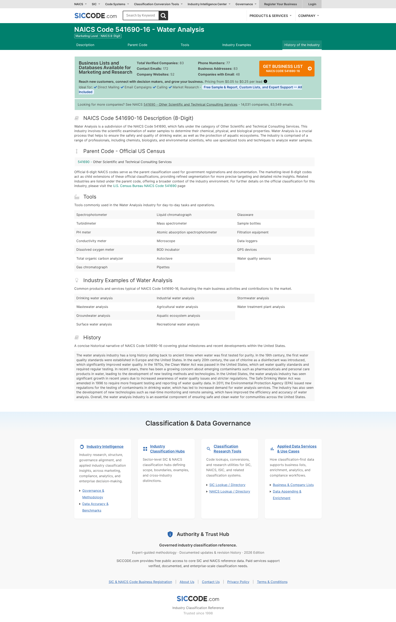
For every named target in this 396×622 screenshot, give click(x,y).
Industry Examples (236, 45)
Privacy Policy (238, 582)
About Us (187, 582)
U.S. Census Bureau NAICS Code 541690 (145, 186)
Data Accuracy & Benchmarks (95, 507)
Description (85, 45)
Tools (185, 45)
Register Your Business (280, 4)
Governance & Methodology (93, 493)
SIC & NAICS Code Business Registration (140, 582)
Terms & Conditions (272, 582)
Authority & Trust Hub (203, 534)
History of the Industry (302, 45)
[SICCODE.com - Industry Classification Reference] (198, 599)
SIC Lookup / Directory (227, 485)
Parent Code (137, 45)
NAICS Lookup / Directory (229, 491)
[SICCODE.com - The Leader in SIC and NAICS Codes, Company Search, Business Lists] (100, 15)
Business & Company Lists (293, 485)
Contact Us (211, 582)
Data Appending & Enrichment (287, 494)
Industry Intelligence (105, 446)
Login (312, 4)
